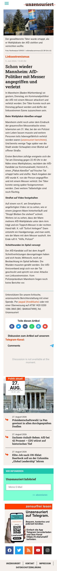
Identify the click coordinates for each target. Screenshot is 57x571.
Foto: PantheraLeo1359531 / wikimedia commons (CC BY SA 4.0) (28, 50)
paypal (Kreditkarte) (29, 301)
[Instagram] (47, 550)
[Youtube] (38, 550)
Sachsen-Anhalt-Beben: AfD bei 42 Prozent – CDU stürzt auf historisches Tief (31, 440)
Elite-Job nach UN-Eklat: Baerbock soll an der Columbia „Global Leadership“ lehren (30, 458)
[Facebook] (9, 550)
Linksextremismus (17, 56)
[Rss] (28, 550)
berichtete (34, 139)
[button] (6, 3)
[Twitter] (19, 550)
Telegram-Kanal (14, 339)
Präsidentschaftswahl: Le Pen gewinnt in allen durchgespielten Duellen (31, 423)
